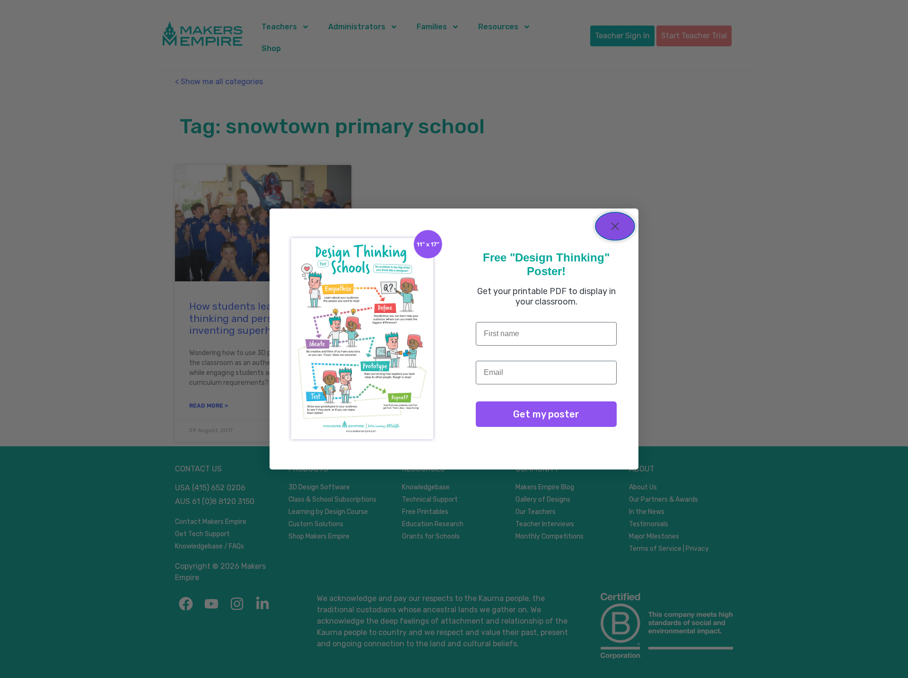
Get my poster (546, 414)
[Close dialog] (615, 226)
